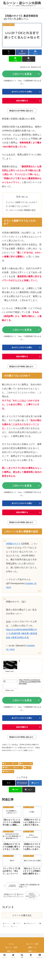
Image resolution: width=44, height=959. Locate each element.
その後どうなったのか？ (19, 206)
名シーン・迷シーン (11, 763)
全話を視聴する (22, 101)
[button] (28, 59)
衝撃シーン (32, 947)
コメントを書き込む (22, 915)
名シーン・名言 (27, 763)
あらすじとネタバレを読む (22, 92)
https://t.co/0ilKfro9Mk (16, 629)
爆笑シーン (11, 951)
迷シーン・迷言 (11, 947)
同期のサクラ (9, 771)
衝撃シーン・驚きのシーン (13, 767)
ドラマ (28, 767)
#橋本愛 (25, 633)
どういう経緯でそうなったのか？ (23, 202)
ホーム (11, 944)
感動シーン (32, 951)
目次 (18, 196)
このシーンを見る (22, 74)
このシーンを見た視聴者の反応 (22, 210)
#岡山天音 (24, 637)
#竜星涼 (15, 637)
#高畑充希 (15, 633)
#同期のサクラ (13, 543)
